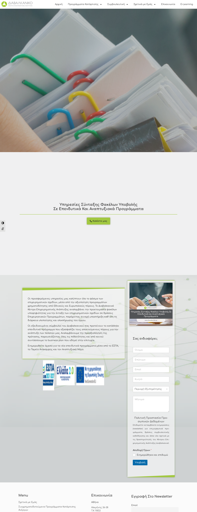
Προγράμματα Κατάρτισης (83, 4)
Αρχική (59, 4)
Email (134, 505)
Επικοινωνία (168, 4)
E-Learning (187, 4)
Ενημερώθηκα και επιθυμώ (152, 455)
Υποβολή (140, 462)
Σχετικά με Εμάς (143, 4)
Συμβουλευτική (116, 4)
